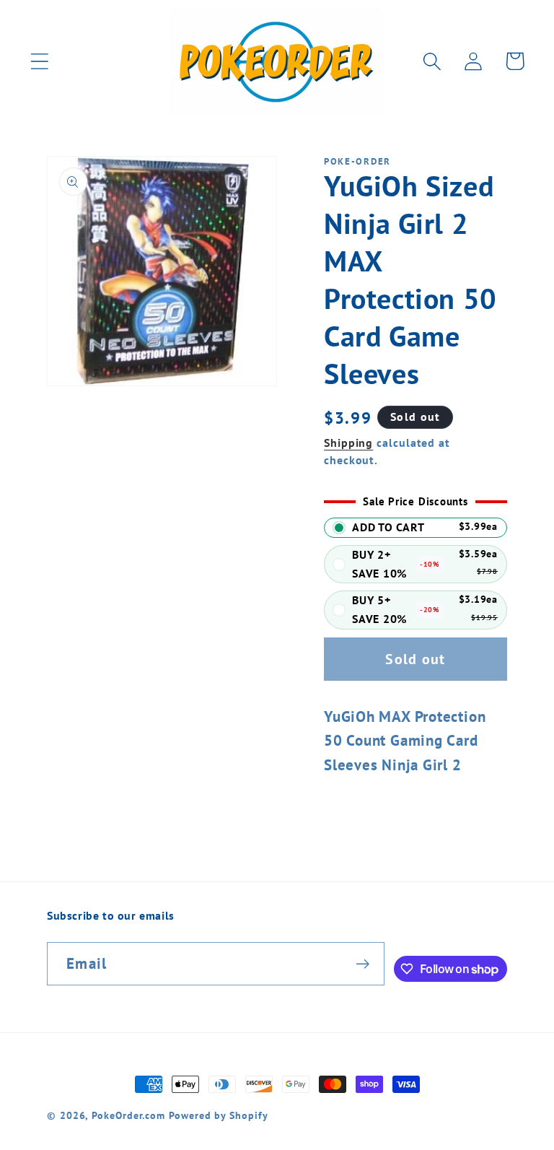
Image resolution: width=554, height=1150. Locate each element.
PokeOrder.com (128, 1115)
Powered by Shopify (218, 1115)
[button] (39, 61)
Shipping (348, 442)
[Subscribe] (362, 964)
